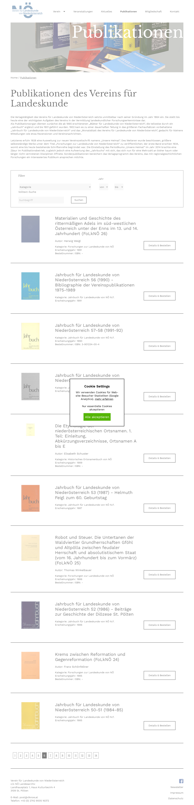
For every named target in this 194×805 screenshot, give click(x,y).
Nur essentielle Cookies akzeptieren (97, 408)
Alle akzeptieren (97, 417)
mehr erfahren (104, 399)
